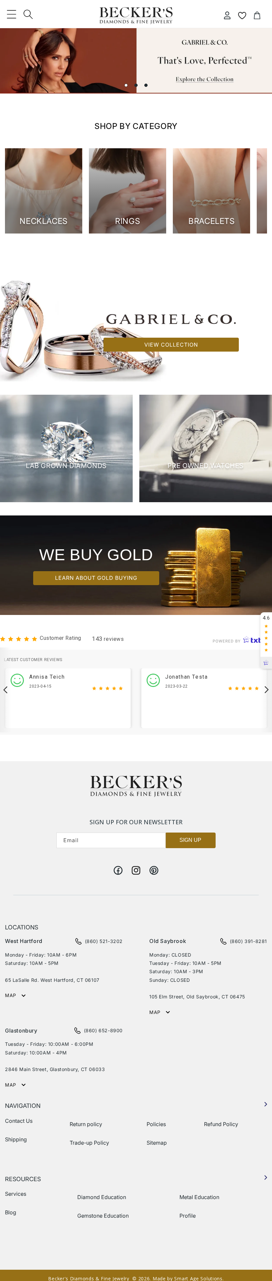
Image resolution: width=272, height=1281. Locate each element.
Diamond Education (101, 1197)
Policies (156, 1124)
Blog (10, 1212)
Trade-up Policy (89, 1142)
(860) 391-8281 (248, 941)
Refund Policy (221, 1124)
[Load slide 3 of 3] (146, 85)
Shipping (16, 1139)
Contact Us (19, 1120)
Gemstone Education (103, 1215)
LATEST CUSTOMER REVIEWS (33, 659)
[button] (12, 14)
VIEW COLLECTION (171, 344)
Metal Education (199, 1197)
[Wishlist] (242, 16)
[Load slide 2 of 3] (136, 85)
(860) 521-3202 (104, 941)
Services (15, 1193)
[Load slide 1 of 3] (126, 85)
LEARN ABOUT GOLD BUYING (96, 578)
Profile (187, 1215)
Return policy (86, 1124)
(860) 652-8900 (103, 1030)
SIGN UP (190, 840)
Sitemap (157, 1142)
